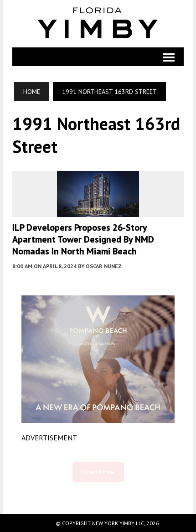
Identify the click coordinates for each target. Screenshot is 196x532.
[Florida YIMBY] (98, 23)
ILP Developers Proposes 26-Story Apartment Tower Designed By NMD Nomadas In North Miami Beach (83, 239)
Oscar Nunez (104, 266)
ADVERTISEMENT (49, 437)
